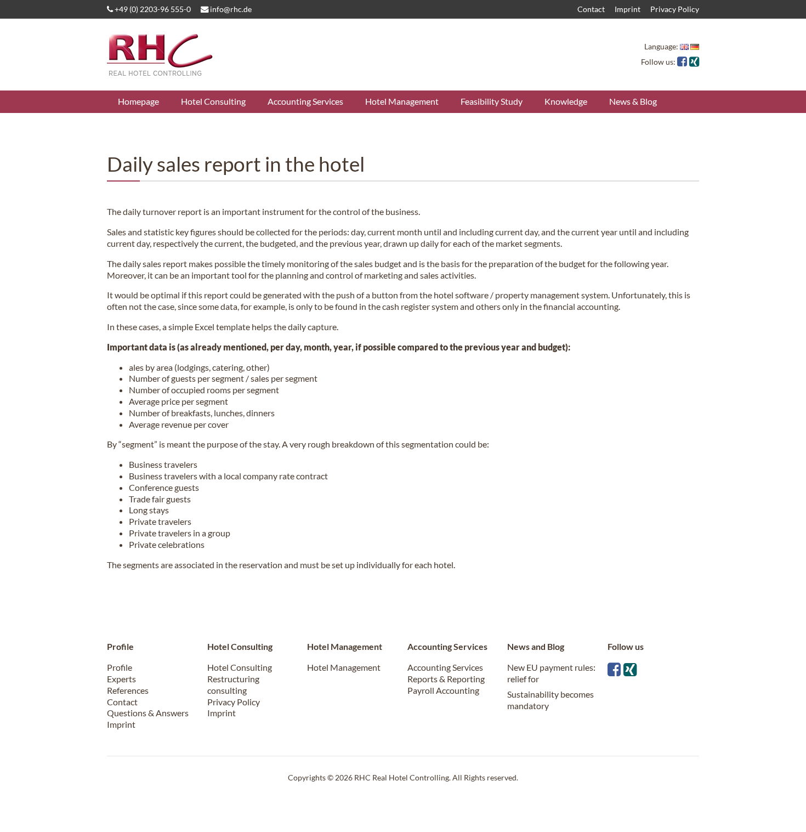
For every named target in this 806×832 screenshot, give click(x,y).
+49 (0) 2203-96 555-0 (152, 9)
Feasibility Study (492, 101)
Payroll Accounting (443, 690)
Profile (119, 667)
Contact (591, 9)
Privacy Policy (674, 9)
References (128, 690)
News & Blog (633, 101)
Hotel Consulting (213, 101)
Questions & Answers (148, 713)
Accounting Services (305, 101)
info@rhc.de (230, 9)
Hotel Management (402, 101)
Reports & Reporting (446, 678)
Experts (121, 678)
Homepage (138, 101)
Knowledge (565, 101)
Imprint (627, 9)
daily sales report (155, 263)
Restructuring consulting (233, 684)
